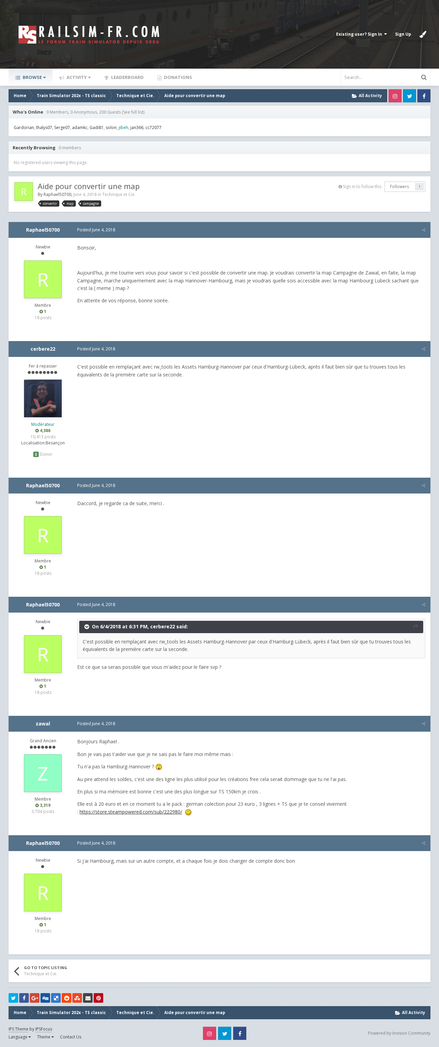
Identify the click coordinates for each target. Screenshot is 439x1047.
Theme (44, 1037)
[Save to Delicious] (56, 998)
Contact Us (70, 1037)
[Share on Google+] (34, 998)
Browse (32, 77)
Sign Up (403, 34)
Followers (399, 186)
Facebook (423, 95)
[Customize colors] (422, 34)
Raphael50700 (57, 194)
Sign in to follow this (362, 186)
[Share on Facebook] (24, 998)
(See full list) (133, 112)
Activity (76, 77)
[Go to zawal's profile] (43, 773)
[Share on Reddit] (66, 998)
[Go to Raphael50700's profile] (23, 191)
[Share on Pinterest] (98, 998)
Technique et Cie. (118, 194)
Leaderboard (127, 77)
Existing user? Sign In (360, 34)
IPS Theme (18, 1029)
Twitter (409, 95)
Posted (96, 230)
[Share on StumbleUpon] (77, 998)
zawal (43, 723)
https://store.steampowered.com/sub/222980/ (131, 811)
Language (18, 1037)
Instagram (395, 95)
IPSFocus (43, 1029)
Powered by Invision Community (399, 1033)
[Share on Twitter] (13, 998)
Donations (177, 77)
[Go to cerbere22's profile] (43, 398)
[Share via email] (88, 998)
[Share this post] (423, 230)
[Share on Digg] (45, 998)
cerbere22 (43, 349)
